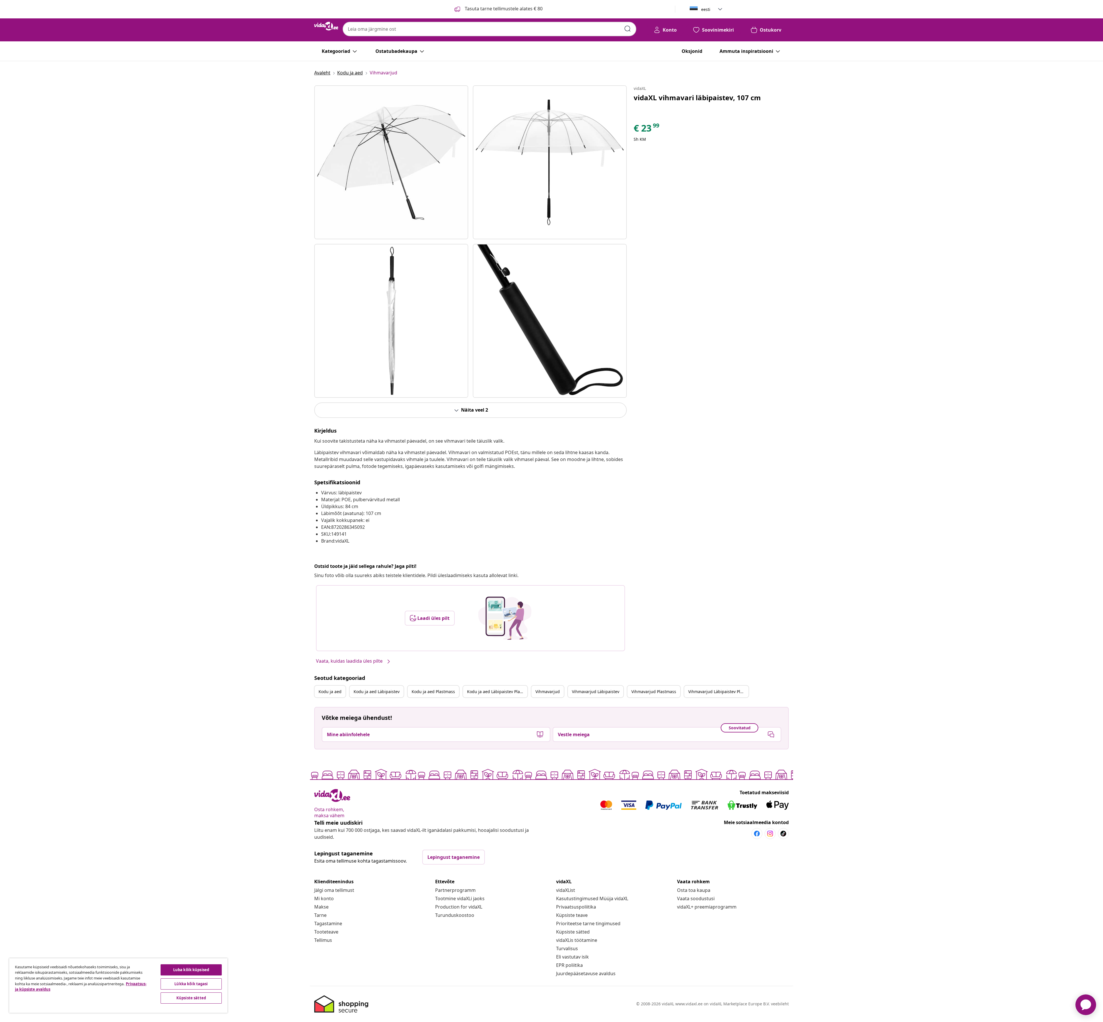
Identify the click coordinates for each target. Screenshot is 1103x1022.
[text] (647, 129)
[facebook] (757, 833)
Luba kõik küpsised (191, 969)
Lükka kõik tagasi (191, 983)
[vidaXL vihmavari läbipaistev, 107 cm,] (391, 162)
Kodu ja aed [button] (330, 691)
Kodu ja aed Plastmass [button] (433, 691)
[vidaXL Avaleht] (326, 26)
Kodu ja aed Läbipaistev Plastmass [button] (497, 691)
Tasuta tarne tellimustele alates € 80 (503, 8)
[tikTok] (783, 833)
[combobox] (489, 29)
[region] (118, 985)
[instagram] (770, 833)
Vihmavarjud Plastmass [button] (653, 691)
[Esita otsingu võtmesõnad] (627, 28)
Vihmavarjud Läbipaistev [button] (595, 691)
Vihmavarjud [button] (547, 691)
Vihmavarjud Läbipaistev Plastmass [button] (718, 691)
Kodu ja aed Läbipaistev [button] (377, 691)
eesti (705, 9)
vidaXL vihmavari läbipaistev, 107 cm (697, 97)
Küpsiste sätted (573, 932)
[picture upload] (505, 618)
